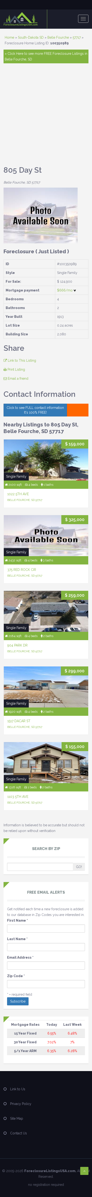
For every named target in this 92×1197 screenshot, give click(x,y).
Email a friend (17, 378)
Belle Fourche (58, 37)
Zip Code (16, 976)
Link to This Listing (21, 360)
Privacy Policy (20, 1104)
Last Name (17, 939)
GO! (79, 867)
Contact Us (18, 1133)
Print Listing (16, 369)
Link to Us (17, 1089)
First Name (17, 920)
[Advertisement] (46, 116)
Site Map (16, 1118)
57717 (77, 37)
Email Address (20, 957)
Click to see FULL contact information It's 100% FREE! (35, 410)
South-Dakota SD (31, 37)
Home (9, 37)
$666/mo (65, 290)
